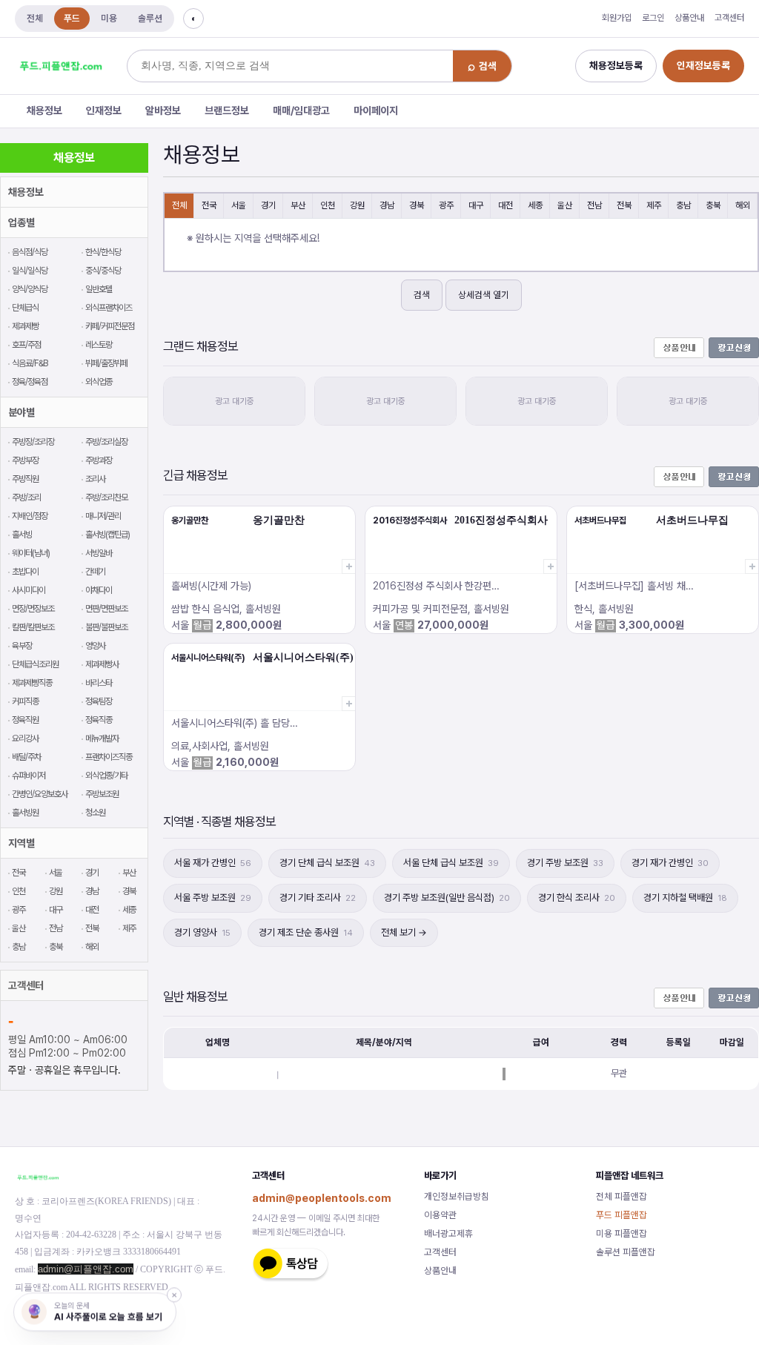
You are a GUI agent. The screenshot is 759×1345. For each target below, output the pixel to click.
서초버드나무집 (600, 520)
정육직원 (25, 720)
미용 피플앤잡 (621, 1233)
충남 (18, 947)
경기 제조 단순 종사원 (306, 932)
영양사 (95, 646)
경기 (92, 873)
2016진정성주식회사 (410, 520)
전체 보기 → (404, 932)
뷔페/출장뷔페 (106, 363)
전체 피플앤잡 (621, 1196)
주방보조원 (102, 794)
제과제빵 (25, 326)
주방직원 (25, 479)
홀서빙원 (25, 812)
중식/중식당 (103, 270)
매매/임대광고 (301, 110)
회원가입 (617, 18)
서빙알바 (98, 553)
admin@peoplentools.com (321, 1198)
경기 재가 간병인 (670, 862)
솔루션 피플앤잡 (625, 1252)
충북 (55, 947)
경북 (129, 891)
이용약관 (440, 1214)
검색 (422, 294)
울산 (18, 928)
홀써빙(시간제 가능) (211, 586)
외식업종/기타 (106, 775)
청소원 (95, 812)
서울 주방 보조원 (212, 897)
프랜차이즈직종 (108, 757)
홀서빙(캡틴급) (107, 534)
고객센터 (729, 18)
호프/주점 (26, 345)
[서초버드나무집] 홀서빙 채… (634, 586)
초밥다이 (25, 571)
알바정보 (163, 110)
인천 (18, 891)
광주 (18, 910)
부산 (129, 873)
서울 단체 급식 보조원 (451, 862)
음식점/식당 (29, 252)
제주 (129, 928)
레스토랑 (98, 345)
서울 (55, 873)
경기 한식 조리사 (576, 897)
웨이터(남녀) (31, 553)
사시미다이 (28, 590)
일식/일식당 (29, 270)
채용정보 (44, 110)
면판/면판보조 (106, 609)
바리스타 (98, 683)
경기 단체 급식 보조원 (327, 862)
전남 (55, 928)
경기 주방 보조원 (565, 862)
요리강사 (25, 738)
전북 (92, 928)
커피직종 (25, 701)
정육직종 (98, 720)
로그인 (653, 18)
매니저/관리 (103, 516)
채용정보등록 (616, 65)
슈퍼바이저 (28, 775)
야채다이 (98, 590)
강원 (55, 891)
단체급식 (25, 308)
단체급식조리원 (35, 664)
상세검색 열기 (483, 294)
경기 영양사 (202, 932)
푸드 (72, 18)
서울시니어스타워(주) (208, 657)
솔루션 (150, 18)
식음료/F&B (29, 363)
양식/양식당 (29, 289)
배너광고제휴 (448, 1233)
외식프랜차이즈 (108, 308)
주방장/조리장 (33, 442)
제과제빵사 (102, 664)
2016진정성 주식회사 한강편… (436, 586)
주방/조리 (26, 497)
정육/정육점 (29, 382)
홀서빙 (22, 534)
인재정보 (104, 110)
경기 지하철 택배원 (685, 897)
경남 (92, 891)
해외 (92, 947)
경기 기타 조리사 (317, 897)
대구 (55, 910)
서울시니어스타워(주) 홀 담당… (234, 723)
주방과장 (98, 460)
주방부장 (25, 460)
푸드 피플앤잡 (621, 1214)
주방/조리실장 (106, 442)
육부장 (22, 646)
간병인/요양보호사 (39, 794)
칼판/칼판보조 (33, 627)
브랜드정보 (227, 110)
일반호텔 (98, 289)
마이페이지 (376, 110)
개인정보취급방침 (456, 1196)
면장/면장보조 (33, 609)
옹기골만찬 (189, 520)
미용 (109, 18)
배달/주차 (26, 757)
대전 (92, 910)
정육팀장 (98, 701)
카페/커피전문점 (109, 326)
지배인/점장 (29, 516)
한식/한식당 (103, 252)
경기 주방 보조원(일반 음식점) (447, 897)
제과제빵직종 (32, 683)
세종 (129, 910)
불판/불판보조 (106, 627)
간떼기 (95, 571)
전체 (35, 18)
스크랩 (348, 566)
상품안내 (689, 18)
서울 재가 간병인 (212, 862)
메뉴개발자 (102, 738)
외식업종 (98, 382)
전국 (18, 873)
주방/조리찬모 (106, 497)
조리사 (95, 479)
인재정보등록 (703, 65)
